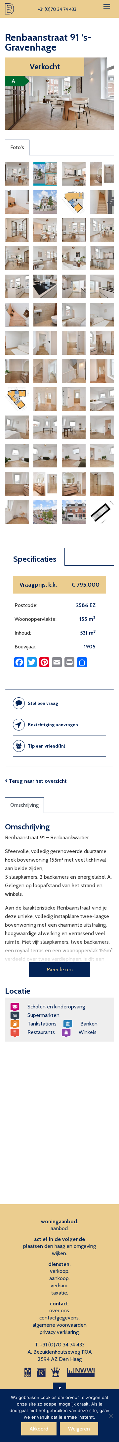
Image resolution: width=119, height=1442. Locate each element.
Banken (89, 1024)
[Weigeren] (110, 1415)
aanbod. (60, 1228)
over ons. (59, 1310)
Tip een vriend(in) (46, 746)
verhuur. (59, 1285)
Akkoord (38, 1429)
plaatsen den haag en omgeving (59, 1246)
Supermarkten (43, 1015)
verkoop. (59, 1271)
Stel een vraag (43, 703)
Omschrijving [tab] (24, 805)
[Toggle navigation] (106, 6)
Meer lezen (60, 969)
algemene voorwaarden (59, 1325)
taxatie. (59, 1293)
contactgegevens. (59, 1318)
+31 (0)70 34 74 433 (62, 1344)
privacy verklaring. (60, 1332)
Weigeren (79, 1429)
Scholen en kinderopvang (56, 1006)
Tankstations (42, 1024)
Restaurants (41, 1032)
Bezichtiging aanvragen (53, 725)
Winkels (88, 1032)
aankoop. (59, 1278)
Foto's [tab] (17, 147)
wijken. (59, 1253)
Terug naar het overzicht (37, 781)
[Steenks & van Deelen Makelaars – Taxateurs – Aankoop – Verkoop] (9, 8)
